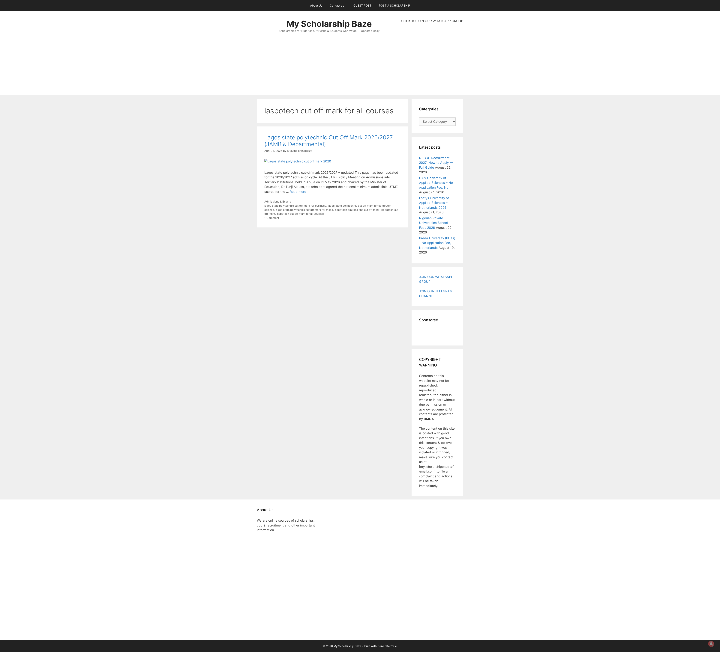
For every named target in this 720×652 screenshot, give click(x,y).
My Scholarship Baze (329, 24)
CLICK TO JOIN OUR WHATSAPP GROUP (432, 21)
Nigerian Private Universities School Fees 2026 (433, 223)
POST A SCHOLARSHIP (394, 5)
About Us (316, 5)
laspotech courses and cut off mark (357, 209)
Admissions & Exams (277, 201)
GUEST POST (362, 5)
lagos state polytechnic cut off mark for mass (304, 209)
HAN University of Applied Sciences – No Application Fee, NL (436, 182)
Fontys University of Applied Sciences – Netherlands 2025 (434, 202)
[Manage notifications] (711, 644)
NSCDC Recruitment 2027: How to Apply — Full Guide (436, 162)
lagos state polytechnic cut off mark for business (295, 205)
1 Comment (271, 217)
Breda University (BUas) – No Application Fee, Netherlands (437, 243)
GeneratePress (387, 646)
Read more (298, 192)
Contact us (337, 5)
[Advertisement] (432, 59)
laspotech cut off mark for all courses (300, 213)
